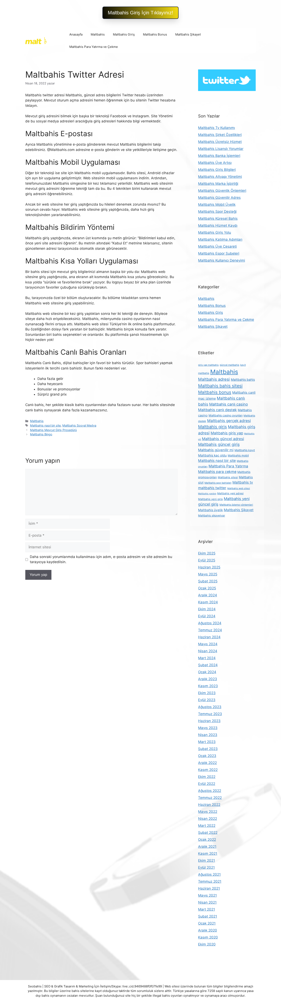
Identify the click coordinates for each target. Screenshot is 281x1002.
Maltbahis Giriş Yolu (214, 232)
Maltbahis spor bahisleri (217, 482)
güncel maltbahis (229, 365)
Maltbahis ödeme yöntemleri (236, 504)
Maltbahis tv (242, 482)
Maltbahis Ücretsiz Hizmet (220, 142)
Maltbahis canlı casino (228, 404)
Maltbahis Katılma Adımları (220, 239)
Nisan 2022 (207, 819)
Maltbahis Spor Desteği (217, 211)
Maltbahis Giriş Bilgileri (217, 170)
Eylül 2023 (206, 700)
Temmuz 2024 (210, 630)
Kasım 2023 (208, 686)
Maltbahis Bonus (155, 34)
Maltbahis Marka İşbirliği (218, 184)
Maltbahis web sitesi (238, 488)
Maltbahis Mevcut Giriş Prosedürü (53, 430)
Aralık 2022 (207, 763)
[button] (140, 13)
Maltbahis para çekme (217, 471)
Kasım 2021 (207, 853)
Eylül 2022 (206, 784)
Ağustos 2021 (209, 874)
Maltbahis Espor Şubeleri (218, 253)
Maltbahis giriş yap (227, 433)
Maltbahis (98, 34)
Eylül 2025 (206, 560)
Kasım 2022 (208, 770)
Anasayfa (75, 34)
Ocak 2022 (207, 839)
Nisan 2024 (207, 651)
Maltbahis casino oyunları (226, 415)
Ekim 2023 (207, 693)
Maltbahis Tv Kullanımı (216, 128)
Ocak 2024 (207, 672)
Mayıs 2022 (207, 812)
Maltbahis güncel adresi (223, 438)
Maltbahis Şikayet (188, 34)
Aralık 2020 (207, 930)
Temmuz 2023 (210, 714)
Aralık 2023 (207, 679)
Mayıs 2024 (207, 644)
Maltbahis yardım (207, 493)
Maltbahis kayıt (245, 450)
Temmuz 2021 (209, 881)
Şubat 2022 (207, 833)
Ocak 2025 (207, 588)
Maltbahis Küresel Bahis (218, 218)
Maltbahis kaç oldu (212, 455)
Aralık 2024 (207, 595)
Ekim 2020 (207, 944)
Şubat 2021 (207, 916)
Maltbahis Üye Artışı (215, 163)
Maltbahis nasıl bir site (45, 425)
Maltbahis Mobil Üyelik (217, 204)
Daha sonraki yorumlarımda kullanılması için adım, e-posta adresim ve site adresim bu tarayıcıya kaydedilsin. (101, 559)
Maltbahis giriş (212, 426)
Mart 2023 (207, 742)
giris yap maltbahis (208, 365)
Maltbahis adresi (214, 379)
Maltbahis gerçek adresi (229, 420)
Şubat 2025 (207, 581)
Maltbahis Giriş (124, 34)
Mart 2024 (207, 658)
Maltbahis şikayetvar (211, 515)
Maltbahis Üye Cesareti (217, 246)
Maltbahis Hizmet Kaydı (217, 225)
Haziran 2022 (209, 805)
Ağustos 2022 (209, 791)
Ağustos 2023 (209, 707)
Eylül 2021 (206, 867)
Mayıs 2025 (207, 574)
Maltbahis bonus (214, 392)
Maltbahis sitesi (228, 477)
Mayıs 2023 (207, 728)
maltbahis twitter (212, 488)
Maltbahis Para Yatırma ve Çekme (93, 47)
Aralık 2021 (207, 846)
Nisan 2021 (207, 902)
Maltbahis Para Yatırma (228, 466)
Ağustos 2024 (209, 623)
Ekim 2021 (206, 860)
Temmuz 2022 (210, 798)
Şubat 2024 (208, 665)
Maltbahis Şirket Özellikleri (220, 135)
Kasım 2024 (208, 602)
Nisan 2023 (207, 735)
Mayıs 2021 (207, 895)
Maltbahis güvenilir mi (215, 450)
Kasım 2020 (208, 937)
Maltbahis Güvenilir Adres (219, 198)
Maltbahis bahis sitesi (220, 385)
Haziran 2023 (209, 721)
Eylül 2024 (206, 616)
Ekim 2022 (206, 777)
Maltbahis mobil (238, 455)
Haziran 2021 (209, 888)
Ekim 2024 (207, 609)
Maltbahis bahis (243, 380)
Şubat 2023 (208, 749)
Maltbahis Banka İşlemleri (219, 156)
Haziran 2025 (209, 567)
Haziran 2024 (209, 637)
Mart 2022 (206, 826)
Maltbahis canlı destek (217, 410)
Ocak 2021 (207, 923)
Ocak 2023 (207, 756)
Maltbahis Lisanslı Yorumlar (220, 149)
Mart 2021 (206, 909)
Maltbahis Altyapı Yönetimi (220, 177)
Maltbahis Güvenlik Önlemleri (222, 191)
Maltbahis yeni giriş (210, 499)
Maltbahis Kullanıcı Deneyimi (221, 260)
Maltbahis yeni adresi (230, 493)
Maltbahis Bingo (41, 434)
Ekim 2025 (206, 553)
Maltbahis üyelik (210, 510)
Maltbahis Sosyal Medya (79, 425)
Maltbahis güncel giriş (219, 444)
